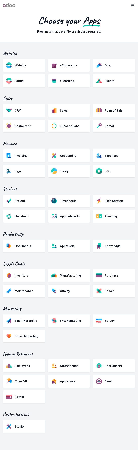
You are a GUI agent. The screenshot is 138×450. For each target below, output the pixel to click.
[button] (132, 5)
